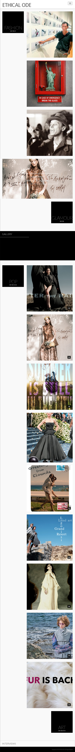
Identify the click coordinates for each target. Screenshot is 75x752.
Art (15, 31)
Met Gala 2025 (49, 433)
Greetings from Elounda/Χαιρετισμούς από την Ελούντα (50, 484)
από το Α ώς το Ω (49, 333)
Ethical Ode (50, 33)
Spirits (64, 730)
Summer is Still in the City (50, 383)
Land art (49, 533)
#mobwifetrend (49, 681)
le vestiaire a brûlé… (50, 583)
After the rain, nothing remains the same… (50, 284)
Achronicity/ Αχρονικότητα (50, 632)
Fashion (15, 285)
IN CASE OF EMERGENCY (50, 80)
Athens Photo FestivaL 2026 (49, 30)
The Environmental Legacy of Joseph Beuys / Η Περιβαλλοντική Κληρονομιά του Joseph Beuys (49, 129)
